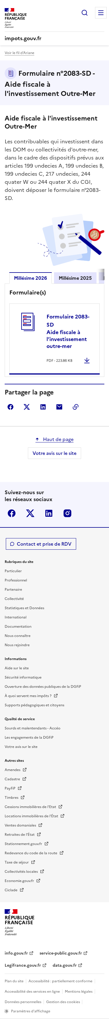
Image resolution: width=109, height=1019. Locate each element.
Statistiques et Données (24, 608)
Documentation (18, 626)
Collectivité (14, 598)
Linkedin (49, 513)
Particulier (13, 571)
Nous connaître (18, 635)
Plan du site (14, 981)
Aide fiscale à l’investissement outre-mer (68, 331)
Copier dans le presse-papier (75, 407)
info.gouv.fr (16, 953)
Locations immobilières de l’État (32, 816)
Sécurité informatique (23, 677)
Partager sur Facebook (10, 407)
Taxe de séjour (17, 862)
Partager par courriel (59, 407)
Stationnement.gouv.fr (24, 843)
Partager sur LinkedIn (43, 407)
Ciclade (11, 890)
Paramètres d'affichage (30, 1011)
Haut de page (58, 439)
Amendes (13, 769)
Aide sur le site (17, 668)
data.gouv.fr (65, 965)
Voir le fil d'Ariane (19, 52)
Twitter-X (30, 513)
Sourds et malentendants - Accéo (32, 728)
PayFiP (10, 788)
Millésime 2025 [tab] (75, 278)
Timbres (12, 797)
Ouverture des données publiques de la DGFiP (43, 686)
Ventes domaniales (21, 825)
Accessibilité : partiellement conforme (60, 981)
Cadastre (13, 779)
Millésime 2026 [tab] (30, 278)
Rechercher (84, 12)
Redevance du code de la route (31, 853)
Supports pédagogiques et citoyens (34, 705)
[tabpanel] (54, 331)
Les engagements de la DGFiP (29, 737)
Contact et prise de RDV (44, 543)
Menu (101, 12)
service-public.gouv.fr (61, 953)
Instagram (67, 513)
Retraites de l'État (20, 834)
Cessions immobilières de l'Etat (31, 806)
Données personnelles (23, 1002)
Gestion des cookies (63, 1002)
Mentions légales (78, 991)
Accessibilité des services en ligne (32, 991)
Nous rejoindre (17, 645)
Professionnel (16, 580)
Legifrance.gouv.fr (23, 965)
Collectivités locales (22, 871)
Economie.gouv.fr (20, 880)
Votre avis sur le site (54, 453)
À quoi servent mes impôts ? (28, 696)
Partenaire (13, 589)
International (15, 617)
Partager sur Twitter (27, 407)
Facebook (12, 513)
